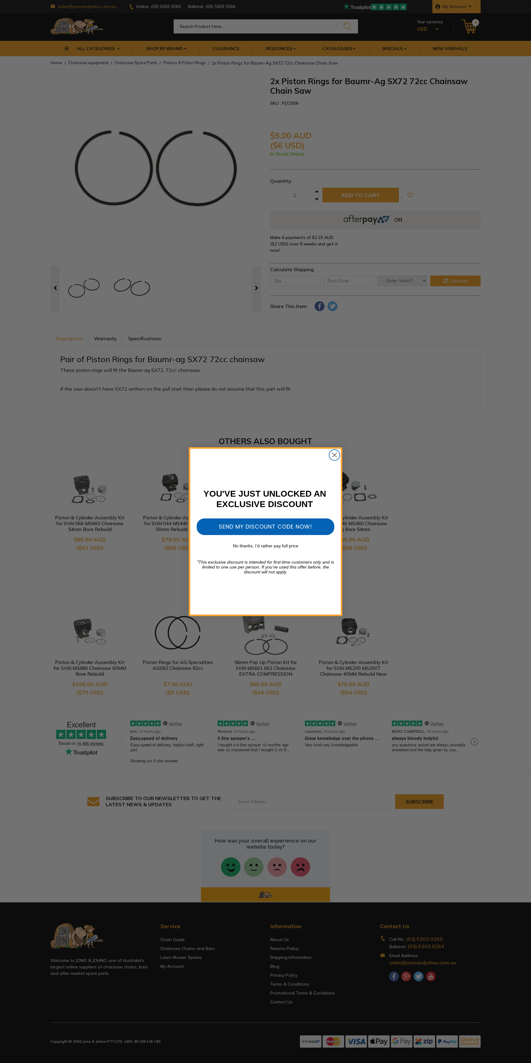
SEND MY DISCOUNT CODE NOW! (265, 526)
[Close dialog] (334, 455)
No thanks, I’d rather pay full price (265, 545)
